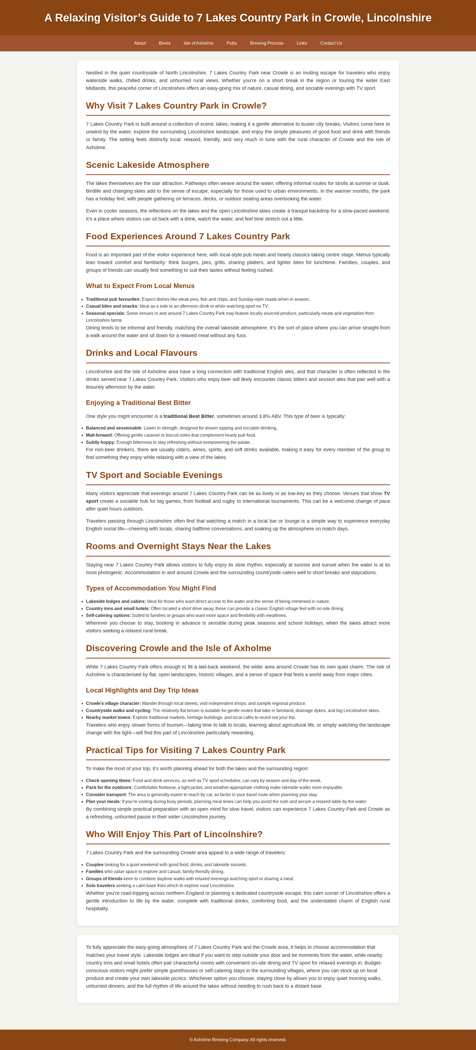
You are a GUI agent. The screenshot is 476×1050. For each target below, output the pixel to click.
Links (302, 43)
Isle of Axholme (198, 43)
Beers (165, 43)
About (140, 43)
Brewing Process (266, 43)
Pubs (232, 43)
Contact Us (331, 43)
